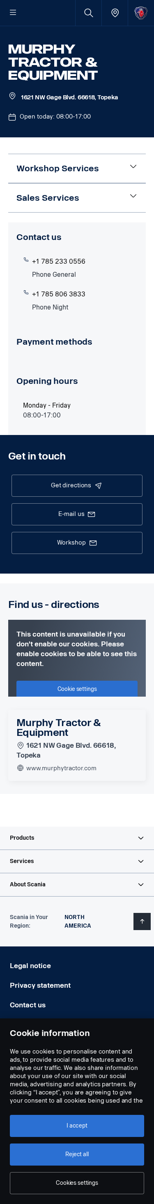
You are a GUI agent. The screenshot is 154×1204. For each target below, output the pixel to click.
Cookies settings (77, 1182)
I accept (77, 1125)
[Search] (88, 13)
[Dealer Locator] (115, 13)
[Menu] (13, 13)
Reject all (77, 1154)
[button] (77, 838)
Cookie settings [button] (77, 689)
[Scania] (141, 13)
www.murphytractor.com (61, 768)
